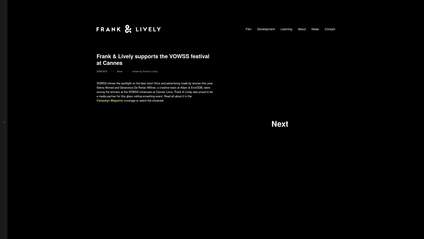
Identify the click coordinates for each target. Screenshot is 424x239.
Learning (286, 29)
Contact (330, 29)
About (302, 29)
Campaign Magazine (110, 100)
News (315, 29)
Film (248, 29)
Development (266, 29)
